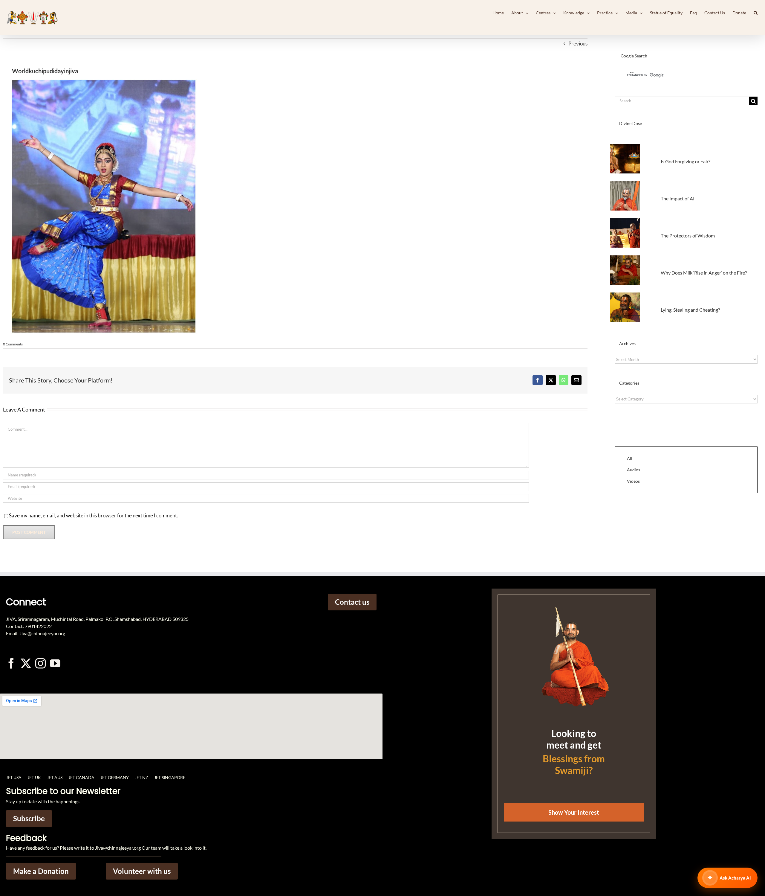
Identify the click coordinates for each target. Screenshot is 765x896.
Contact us (352, 602)
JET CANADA (81, 777)
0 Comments (13, 344)
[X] (551, 380)
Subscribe (29, 818)
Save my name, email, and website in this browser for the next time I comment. (93, 515)
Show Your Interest (573, 812)
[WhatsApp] (563, 380)
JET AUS (54, 777)
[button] (756, 12)
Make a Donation (41, 871)
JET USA (14, 777)
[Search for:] (682, 100)
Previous (577, 43)
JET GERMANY (114, 777)
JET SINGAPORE (169, 777)
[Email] (576, 380)
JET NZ (141, 777)
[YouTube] (55, 663)
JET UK (34, 777)
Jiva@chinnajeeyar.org (118, 848)
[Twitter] (26, 663)
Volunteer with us (142, 871)
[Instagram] (40, 663)
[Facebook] (538, 380)
